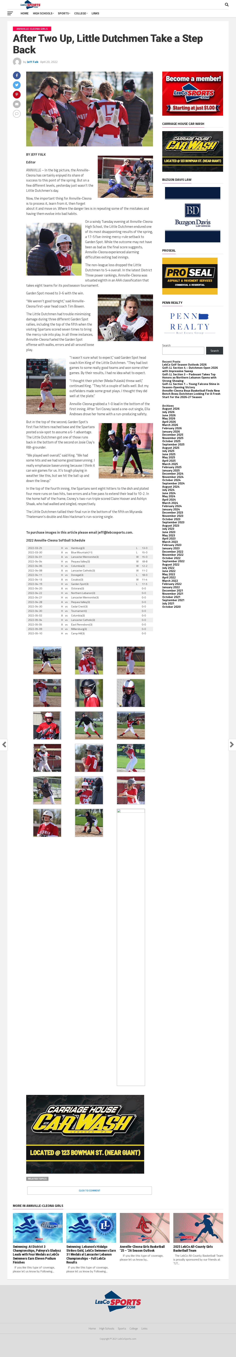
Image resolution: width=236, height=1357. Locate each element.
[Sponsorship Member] (192, 114)
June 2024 (169, 493)
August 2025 (170, 447)
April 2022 (169, 577)
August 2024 (170, 486)
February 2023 (172, 545)
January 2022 (171, 587)
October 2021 (171, 597)
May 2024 (168, 496)
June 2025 (169, 454)
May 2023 (168, 535)
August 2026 (170, 408)
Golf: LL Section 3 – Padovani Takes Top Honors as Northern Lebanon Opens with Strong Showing (189, 377)
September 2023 (173, 522)
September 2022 (173, 561)
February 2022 (172, 584)
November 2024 (172, 477)
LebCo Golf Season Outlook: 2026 (184, 364)
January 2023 (171, 548)
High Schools (42, 13)
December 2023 (172, 512)
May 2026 (168, 418)
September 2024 (173, 483)
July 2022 (168, 568)
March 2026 (170, 425)
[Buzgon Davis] (192, 241)
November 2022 (172, 554)
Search (166, 345)
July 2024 (168, 490)
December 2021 (172, 590)
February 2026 (172, 428)
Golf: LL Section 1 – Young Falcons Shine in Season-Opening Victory (190, 385)
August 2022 (170, 564)
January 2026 (171, 431)
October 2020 (171, 606)
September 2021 (173, 600)
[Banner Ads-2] (85, 1172)
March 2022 (170, 580)
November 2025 (172, 438)
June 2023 (169, 532)
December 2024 (172, 473)
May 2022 (168, 574)
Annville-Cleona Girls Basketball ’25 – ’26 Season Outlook (142, 1248)
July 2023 (168, 528)
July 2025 (168, 451)
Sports (63, 13)
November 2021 (172, 593)
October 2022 (171, 558)
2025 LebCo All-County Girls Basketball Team (193, 1248)
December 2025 (172, 434)
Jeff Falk (32, 62)
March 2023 (170, 542)
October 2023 (171, 519)
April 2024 (169, 499)
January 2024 (171, 509)
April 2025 (169, 460)
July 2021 (168, 603)
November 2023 (172, 516)
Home (25, 13)
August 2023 (170, 525)
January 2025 (171, 470)
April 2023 (169, 538)
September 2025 (173, 444)
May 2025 (168, 457)
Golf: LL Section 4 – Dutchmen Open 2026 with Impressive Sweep (190, 369)
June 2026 (169, 415)
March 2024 (170, 503)
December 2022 (172, 551)
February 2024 (172, 506)
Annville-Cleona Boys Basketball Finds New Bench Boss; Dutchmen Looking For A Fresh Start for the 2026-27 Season (191, 393)
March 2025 (170, 464)
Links (95, 13)
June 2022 (169, 571)
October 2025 (171, 441)
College (80, 13)
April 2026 (169, 421)
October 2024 (171, 480)
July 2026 (168, 412)
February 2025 (172, 467)
